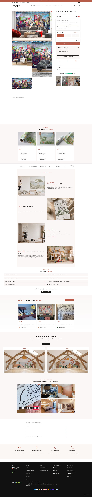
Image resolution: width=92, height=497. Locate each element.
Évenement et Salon (70, 473)
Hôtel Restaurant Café (70, 470)
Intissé (60, 35)
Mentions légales (28, 474)
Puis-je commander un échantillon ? (25, 284)
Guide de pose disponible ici (51, 236)
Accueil (31, 5)
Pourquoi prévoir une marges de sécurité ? (25, 274)
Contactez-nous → (46, 344)
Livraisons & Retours (56, 473)
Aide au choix (76, 32)
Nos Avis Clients (16, 2)
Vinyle (75, 35)
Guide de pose (59, 67)
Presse (26, 479)
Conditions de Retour (28, 473)
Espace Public (69, 476)
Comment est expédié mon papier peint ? (25, 278)
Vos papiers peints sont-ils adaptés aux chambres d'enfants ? (67, 274)
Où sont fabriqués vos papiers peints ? (67, 278)
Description (58, 69)
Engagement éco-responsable (30, 470)
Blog (26, 477)
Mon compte (55, 467)
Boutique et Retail (69, 469)
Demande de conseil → (46, 291)
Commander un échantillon (68, 56)
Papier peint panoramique (37, 5)
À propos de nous (28, 469)
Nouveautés (45, 5)
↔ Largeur (58, 24)
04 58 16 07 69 (15, 468)
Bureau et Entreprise (70, 467)
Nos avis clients (28, 476)
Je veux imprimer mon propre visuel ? (67, 284)
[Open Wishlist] (77, 6)
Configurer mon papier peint (68, 43)
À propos (23, 2)
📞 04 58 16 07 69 (28, 2)
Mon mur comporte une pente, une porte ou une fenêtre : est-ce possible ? (67, 281)
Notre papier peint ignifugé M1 (71, 477)
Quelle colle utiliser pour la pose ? (25, 281)
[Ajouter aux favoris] (51, 12)
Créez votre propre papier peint (57, 5)
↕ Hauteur (70, 24)
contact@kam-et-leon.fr (16, 467)
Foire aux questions (56, 469)
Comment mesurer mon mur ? (61, 28)
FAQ (12, 2)
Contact (20, 2)
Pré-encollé (67, 35)
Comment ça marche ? (60, 65)
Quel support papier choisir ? (57, 474)
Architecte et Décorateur (70, 474)
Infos (50, 5)
